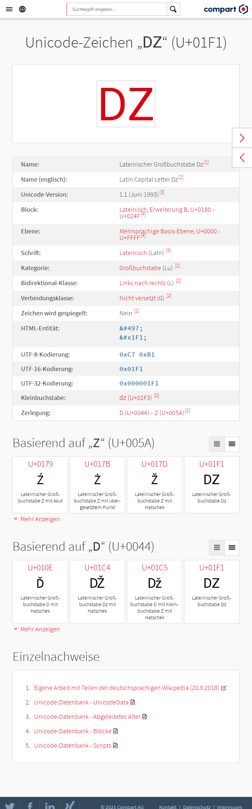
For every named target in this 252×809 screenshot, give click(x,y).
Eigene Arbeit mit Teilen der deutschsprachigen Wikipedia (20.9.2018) (127, 687)
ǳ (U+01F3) (136, 397)
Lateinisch (133, 252)
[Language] (22, 9)
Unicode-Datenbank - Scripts (72, 745)
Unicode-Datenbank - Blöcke (73, 731)
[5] (168, 250)
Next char (242, 138)
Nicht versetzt (137, 298)
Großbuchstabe (140, 268)
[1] (206, 162)
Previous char (242, 158)
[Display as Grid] (216, 444)
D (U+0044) (134, 412)
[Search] (173, 9)
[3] (161, 192)
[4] (143, 213)
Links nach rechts (142, 283)
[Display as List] (232, 444)
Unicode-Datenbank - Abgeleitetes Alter (87, 716)
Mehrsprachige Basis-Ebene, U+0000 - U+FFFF (169, 234)
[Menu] (9, 9)
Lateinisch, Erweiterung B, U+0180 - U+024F (166, 212)
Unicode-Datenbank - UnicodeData (81, 702)
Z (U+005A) (169, 412)
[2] (180, 177)
